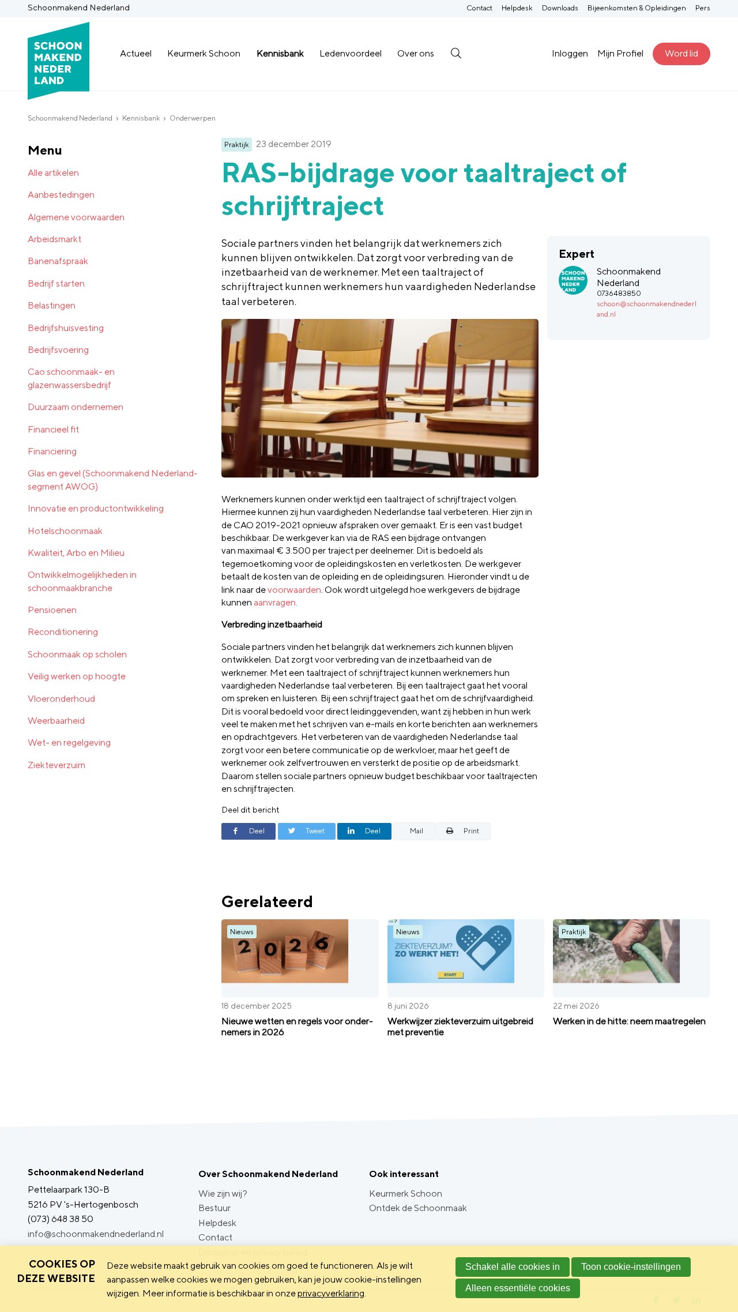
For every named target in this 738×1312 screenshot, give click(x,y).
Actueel (136, 53)
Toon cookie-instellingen (631, 1267)
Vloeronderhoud (61, 698)
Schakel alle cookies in (512, 1267)
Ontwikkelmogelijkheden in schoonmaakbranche (82, 581)
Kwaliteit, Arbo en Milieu (76, 552)
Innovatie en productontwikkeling (96, 508)
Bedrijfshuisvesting (66, 327)
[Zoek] (456, 53)
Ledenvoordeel (350, 53)
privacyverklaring (331, 1293)
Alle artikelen (53, 172)
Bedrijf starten (56, 283)
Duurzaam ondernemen (75, 406)
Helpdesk (517, 7)
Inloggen (570, 53)
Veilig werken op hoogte (77, 676)
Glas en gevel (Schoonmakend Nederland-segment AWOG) (113, 479)
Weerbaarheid (56, 720)
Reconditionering (63, 631)
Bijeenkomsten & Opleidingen (637, 7)
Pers (702, 7)
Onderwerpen (193, 118)
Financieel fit (53, 429)
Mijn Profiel (620, 53)
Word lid (681, 53)
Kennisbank (280, 53)
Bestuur (214, 1207)
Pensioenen (52, 609)
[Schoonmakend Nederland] (58, 54)
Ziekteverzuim (56, 765)
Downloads (560, 7)
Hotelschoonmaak (65, 530)
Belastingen (52, 305)
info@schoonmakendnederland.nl (96, 1233)
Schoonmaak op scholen (77, 654)
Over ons (415, 53)
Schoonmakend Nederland (70, 118)
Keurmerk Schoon (203, 53)
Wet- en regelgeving (69, 742)
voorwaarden (294, 589)
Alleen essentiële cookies (517, 1288)
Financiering (52, 451)
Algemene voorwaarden (76, 217)
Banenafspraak (58, 260)
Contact (479, 7)
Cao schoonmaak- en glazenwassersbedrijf (71, 378)
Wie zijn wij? (222, 1193)
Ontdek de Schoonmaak (418, 1207)
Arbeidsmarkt (54, 239)
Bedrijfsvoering (58, 349)
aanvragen (275, 602)
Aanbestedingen (61, 194)
